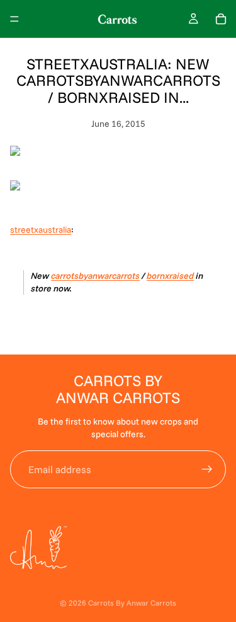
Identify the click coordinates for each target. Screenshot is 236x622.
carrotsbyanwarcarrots (95, 275)
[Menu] (14, 18)
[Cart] (221, 19)
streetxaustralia (40, 229)
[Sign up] (207, 469)
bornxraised (170, 275)
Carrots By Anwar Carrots (132, 602)
